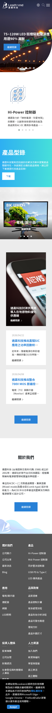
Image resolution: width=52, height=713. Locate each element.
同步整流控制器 (36, 565)
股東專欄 (6, 651)
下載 (8, 176)
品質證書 (32, 595)
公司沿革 (6, 559)
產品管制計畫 (35, 602)
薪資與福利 (34, 657)
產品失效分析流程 (37, 614)
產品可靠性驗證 (36, 621)
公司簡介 (6, 553)
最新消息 (6, 565)
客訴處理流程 (35, 608)
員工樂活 (32, 669)
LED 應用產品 (35, 578)
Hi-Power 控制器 (37, 553)
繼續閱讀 (11, 47)
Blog (4, 572)
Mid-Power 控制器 (38, 559)
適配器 (5, 602)
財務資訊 (6, 663)
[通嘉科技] (12, 5)
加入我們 (32, 651)
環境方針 (32, 627)
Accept (13, 706)
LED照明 (6, 614)
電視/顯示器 (8, 595)
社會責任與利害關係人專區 (12, 671)
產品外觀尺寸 (35, 633)
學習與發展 (34, 663)
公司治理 (6, 657)
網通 (4, 608)
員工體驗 (32, 676)
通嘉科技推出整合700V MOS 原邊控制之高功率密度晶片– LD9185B (25, 386)
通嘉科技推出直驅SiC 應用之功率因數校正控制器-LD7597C (26, 344)
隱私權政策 (36, 691)
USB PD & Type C (37, 572)
